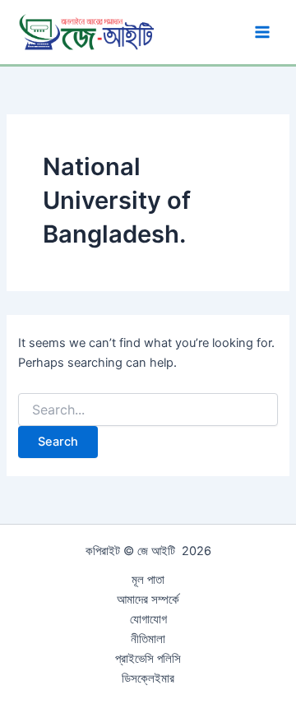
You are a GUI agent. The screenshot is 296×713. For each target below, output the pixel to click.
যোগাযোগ (148, 619)
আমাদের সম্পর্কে (148, 599)
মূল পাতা (148, 579)
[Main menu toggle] (262, 32)
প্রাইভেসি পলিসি (148, 658)
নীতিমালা (148, 639)
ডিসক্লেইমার (148, 678)
